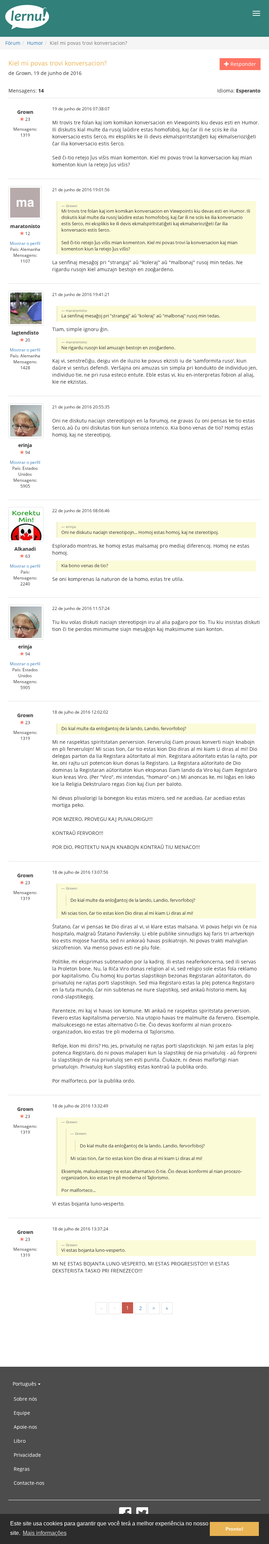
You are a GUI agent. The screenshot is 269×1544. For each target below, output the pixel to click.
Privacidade (27, 1455)
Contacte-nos (29, 1483)
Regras (22, 1469)
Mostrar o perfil (25, 243)
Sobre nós (25, 1398)
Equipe (22, 1412)
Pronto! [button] (234, 1529)
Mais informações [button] (45, 1533)
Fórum (12, 43)
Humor (35, 43)
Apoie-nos (25, 1426)
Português (25, 1383)
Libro (20, 1440)
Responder (242, 64)
